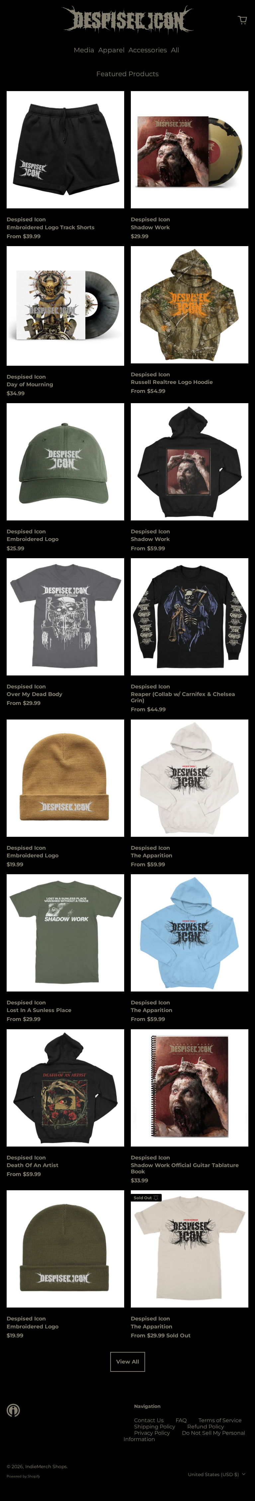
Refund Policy (205, 1426)
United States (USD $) (214, 1474)
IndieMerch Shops (46, 1467)
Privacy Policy (152, 1433)
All (175, 50)
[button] (242, 20)
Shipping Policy (154, 1426)
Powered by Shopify (23, 1476)
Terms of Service (220, 1420)
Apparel (111, 50)
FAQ (181, 1420)
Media (84, 50)
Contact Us (149, 1420)
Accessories (147, 50)
